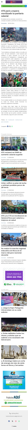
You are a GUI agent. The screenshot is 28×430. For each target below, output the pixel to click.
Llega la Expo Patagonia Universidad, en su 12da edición (12, 310)
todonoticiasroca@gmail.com (14, 416)
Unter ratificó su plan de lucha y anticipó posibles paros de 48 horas (13, 185)
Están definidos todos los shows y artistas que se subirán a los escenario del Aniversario (12, 336)
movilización (11, 120)
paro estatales (5, 122)
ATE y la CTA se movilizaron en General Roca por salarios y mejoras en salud (14, 218)
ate (6, 120)
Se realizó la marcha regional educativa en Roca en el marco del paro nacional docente (13, 251)
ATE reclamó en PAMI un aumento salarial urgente (11, 153)
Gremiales (4, 23)
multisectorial (18, 120)
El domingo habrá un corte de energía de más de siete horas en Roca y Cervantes (13, 363)
